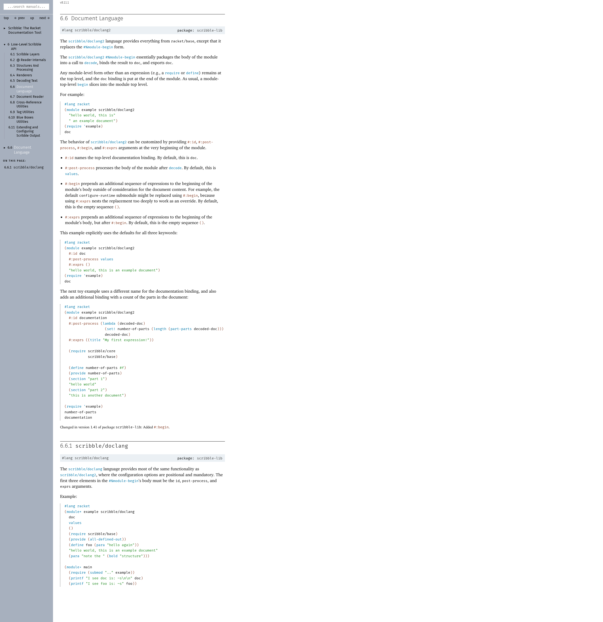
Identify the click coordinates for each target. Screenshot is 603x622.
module (73, 110)
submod (96, 572)
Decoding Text (26, 80)
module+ (74, 567)
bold (113, 556)
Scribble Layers (28, 54)
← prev (19, 18)
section (78, 379)
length (160, 329)
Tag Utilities (25, 112)
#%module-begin (98, 47)
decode (90, 63)
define (192, 73)
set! (111, 329)
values (71, 174)
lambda (109, 323)
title (95, 340)
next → (44, 18)
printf (77, 578)
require (172, 73)
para (100, 545)
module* (74, 512)
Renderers (24, 75)
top (6, 18)
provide (78, 373)
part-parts (181, 329)
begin (82, 84)
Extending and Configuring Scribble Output (28, 131)
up (32, 18)
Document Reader (30, 96)
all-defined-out (106, 539)
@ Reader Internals (31, 60)
